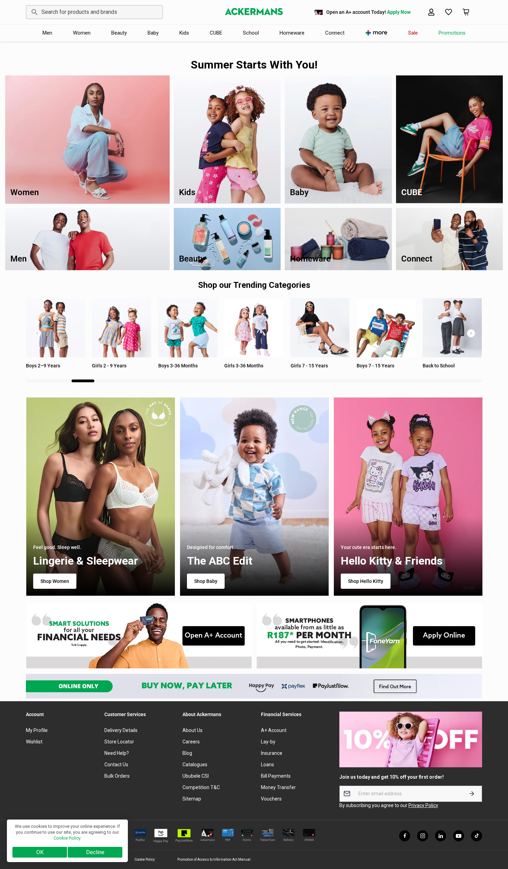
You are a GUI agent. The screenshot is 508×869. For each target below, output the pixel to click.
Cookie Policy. (67, 838)
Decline (95, 852)
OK (40, 852)
